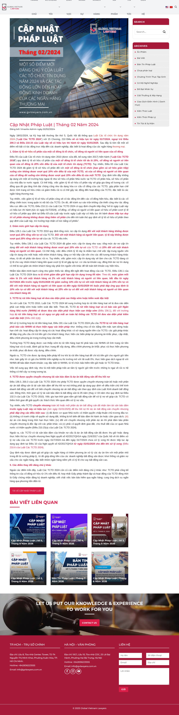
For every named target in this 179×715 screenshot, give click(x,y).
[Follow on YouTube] (78, 671)
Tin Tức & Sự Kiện (145, 123)
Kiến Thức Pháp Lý (146, 117)
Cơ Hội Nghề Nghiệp (147, 83)
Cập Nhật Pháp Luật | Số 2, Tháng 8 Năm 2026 (27, 580)
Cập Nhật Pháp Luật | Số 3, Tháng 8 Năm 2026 (108, 542)
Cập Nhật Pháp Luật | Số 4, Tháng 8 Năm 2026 (68, 542)
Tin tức (129, 7)
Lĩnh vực (69, 7)
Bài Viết (141, 58)
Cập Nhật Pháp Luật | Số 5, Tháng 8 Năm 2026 (27, 542)
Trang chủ (34, 7)
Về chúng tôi (51, 7)
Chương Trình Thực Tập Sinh (151, 77)
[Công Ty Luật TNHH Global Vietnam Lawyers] (12, 7)
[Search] (176, 6)
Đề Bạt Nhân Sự (145, 89)
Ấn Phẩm (114, 7)
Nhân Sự (82, 7)
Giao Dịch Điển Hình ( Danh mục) (150, 103)
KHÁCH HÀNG (97, 7)
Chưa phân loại (144, 70)
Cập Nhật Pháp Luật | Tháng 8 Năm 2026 (109, 580)
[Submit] (164, 32)
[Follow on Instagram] (73, 671)
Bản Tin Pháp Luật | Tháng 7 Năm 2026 (68, 580)
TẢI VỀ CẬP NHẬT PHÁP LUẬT (27, 490)
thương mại (119, 146)
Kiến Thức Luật (144, 111)
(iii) (126, 416)
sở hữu (28, 151)
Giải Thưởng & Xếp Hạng (149, 95)
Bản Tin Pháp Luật (146, 64)
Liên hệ (143, 7)
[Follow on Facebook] (67, 671)
